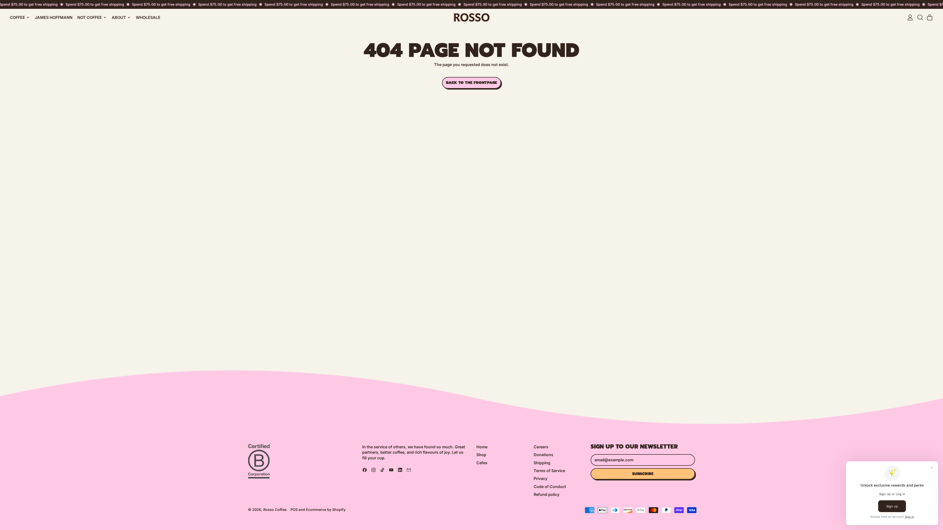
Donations (543, 454)
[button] (919, 17)
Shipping (542, 462)
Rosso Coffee (274, 509)
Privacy (540, 478)
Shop (481, 454)
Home (481, 446)
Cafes (481, 462)
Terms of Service (549, 470)
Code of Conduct (550, 486)
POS (294, 509)
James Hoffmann (53, 17)
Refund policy (546, 494)
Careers (541, 446)
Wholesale (148, 17)
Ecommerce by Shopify (326, 509)
